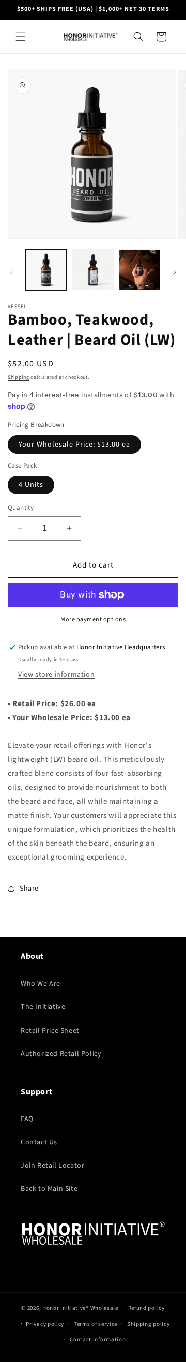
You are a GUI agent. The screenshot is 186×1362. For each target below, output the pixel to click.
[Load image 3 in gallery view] (139, 269)
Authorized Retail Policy (61, 1054)
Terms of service (95, 1324)
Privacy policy (45, 1324)
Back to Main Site (49, 1189)
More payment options (93, 619)
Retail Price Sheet (50, 1031)
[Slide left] (11, 272)
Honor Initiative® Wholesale (80, 1308)
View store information (56, 674)
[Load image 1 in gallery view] (46, 269)
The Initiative (43, 1007)
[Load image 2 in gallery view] (92, 269)
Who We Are (40, 983)
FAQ (27, 1119)
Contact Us (39, 1142)
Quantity (21, 507)
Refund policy (146, 1308)
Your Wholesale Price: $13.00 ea (74, 444)
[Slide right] (174, 272)
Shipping (18, 377)
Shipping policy (148, 1324)
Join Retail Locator (52, 1165)
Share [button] (29, 888)
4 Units (31, 485)
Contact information (98, 1339)
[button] (20, 36)
